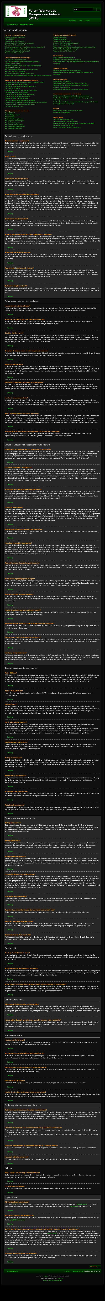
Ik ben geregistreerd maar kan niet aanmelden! (19, 43)
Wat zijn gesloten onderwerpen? (15, 126)
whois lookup (51, 1233)
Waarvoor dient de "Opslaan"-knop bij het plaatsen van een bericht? (26, 102)
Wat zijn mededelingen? (12, 123)
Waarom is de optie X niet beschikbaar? (65, 121)
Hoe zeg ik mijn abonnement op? (63, 104)
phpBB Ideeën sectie (17, 1220)
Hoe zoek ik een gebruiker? (62, 87)
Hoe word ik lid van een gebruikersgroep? (66, 43)
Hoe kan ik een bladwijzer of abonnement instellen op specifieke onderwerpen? (73, 99)
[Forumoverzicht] (16, 10)
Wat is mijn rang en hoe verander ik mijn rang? (19, 73)
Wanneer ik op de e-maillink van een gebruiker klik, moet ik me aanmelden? (28, 75)
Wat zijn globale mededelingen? (14, 121)
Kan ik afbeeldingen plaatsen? (14, 119)
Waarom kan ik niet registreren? (15, 41)
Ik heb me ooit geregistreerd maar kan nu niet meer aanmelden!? (25, 47)
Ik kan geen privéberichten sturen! (64, 57)
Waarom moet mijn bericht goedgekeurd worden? (20, 104)
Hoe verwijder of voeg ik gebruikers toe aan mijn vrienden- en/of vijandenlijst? (73, 73)
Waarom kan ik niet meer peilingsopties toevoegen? (21, 90)
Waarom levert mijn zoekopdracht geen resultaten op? (70, 83)
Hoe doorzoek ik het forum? (62, 81)
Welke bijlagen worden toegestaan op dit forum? (68, 110)
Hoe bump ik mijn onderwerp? (14, 106)
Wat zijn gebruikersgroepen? (62, 41)
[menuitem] (79, 20)
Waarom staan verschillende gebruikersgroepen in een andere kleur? (74, 47)
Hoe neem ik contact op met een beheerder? (67, 127)
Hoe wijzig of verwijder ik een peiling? (16, 92)
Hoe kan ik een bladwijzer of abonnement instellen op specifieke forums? (75, 102)
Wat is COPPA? (10, 39)
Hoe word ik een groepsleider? (62, 45)
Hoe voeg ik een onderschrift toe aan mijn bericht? (20, 86)
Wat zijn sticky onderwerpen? (14, 125)
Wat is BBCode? (10, 113)
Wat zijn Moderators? (60, 39)
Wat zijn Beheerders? (60, 37)
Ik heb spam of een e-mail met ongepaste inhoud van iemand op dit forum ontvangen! (76, 62)
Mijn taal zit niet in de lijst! (12, 67)
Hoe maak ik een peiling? (12, 88)
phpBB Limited (82, 1204)
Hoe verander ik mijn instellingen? (15, 60)
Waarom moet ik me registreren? (15, 37)
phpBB (46, 1276)
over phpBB (74, 1206)
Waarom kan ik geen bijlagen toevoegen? (17, 96)
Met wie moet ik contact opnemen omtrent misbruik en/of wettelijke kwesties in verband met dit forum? (73, 124)
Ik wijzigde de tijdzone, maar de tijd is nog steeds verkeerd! (23, 65)
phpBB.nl (60, 1278)
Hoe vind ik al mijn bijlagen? (61, 112)
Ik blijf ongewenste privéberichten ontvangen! (67, 60)
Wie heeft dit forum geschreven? (63, 119)
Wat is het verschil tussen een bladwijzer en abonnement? (71, 96)
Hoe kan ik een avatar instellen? (15, 71)
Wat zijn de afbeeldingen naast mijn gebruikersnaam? (21, 69)
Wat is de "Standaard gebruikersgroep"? (65, 49)
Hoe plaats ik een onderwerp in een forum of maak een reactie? (24, 82)
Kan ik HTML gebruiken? (12, 115)
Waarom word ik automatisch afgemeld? (17, 51)
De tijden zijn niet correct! (12, 63)
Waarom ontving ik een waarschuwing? (17, 98)
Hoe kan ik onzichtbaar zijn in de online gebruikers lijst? (22, 61)
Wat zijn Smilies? (10, 117)
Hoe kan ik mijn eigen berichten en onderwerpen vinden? (70, 89)
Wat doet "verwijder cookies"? (14, 53)
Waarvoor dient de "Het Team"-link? (64, 51)
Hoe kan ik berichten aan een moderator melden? (20, 100)
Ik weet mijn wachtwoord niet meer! (16, 49)
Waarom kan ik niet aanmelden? (15, 45)
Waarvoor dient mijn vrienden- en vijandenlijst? (67, 70)
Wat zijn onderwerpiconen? (13, 128)
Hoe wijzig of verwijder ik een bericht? (16, 84)
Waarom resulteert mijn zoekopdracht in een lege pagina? (71, 85)
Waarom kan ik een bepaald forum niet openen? (19, 94)
